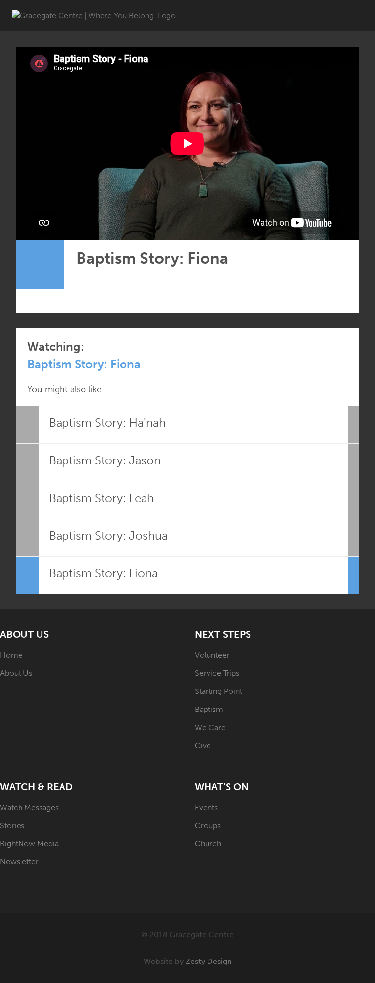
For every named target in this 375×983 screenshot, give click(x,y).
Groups (208, 825)
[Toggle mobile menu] (359, 15)
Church (208, 843)
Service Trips (217, 673)
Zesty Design (209, 961)
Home (11, 655)
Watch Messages (29, 807)
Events (206, 807)
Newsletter (19, 861)
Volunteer (212, 655)
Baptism (209, 709)
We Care (210, 727)
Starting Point (218, 691)
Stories (12, 825)
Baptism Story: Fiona (84, 364)
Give (203, 745)
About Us (16, 673)
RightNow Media (29, 843)
